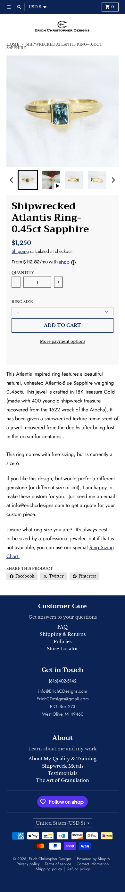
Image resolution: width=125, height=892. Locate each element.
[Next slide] (113, 179)
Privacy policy (28, 864)
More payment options (62, 341)
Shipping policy (49, 869)
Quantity (23, 272)
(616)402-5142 (63, 681)
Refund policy (78, 869)
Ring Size (22, 301)
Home (12, 44)
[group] (28, 180)
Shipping (20, 251)
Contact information (93, 864)
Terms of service (58, 864)
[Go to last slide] (11, 179)
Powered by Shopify (93, 859)
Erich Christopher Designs (50, 859)
